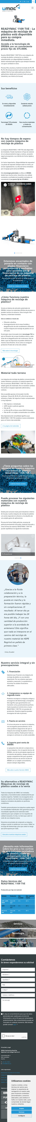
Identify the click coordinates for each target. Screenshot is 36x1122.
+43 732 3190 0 (6, 1062)
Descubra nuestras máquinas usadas (14, 834)
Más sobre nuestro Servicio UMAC (18, 770)
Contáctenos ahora (18, 484)
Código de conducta (6, 1075)
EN (24, 1)
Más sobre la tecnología (10, 351)
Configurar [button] (21, 1115)
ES (28, 1)
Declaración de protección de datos (10, 1072)
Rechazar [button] (21, 1112)
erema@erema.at (6, 1063)
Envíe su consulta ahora (18, 286)
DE (20, 1)
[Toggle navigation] (32, 8)
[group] (18, 545)
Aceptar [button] (21, 1108)
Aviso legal (4, 1079)
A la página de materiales (11, 426)
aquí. (14, 1024)
